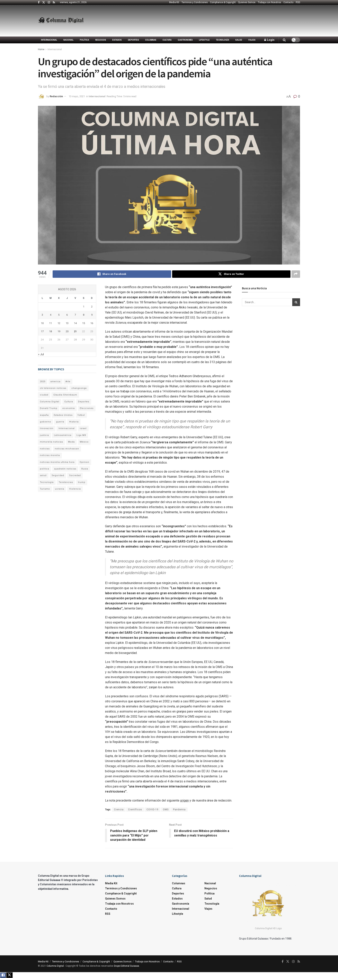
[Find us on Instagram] (49, 2)
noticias (45, 448)
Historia (74, 421)
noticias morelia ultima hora (57, 462)
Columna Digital (49, 401)
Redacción (56, 96)
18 (50, 331)
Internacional (49, 39)
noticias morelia (50, 455)
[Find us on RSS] (54, 2)
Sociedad (75, 475)
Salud (238, 39)
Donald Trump (48, 408)
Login (270, 39)
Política (84, 39)
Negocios (100, 39)
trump (81, 482)
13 (67, 323)
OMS (166, 809)
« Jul (41, 354)
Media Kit (174, 2)
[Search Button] (284, 40)
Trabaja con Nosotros (269, 2)
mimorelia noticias (51, 442)
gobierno (45, 421)
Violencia (75, 489)
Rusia (84, 469)
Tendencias (66, 482)
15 (83, 323)
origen (184, 800)
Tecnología (222, 39)
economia (68, 408)
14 (75, 323)
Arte (68, 381)
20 (67, 331)
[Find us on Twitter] (43, 2)
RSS (298, 2)
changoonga (79, 388)
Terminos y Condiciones (195, 2)
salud (43, 475)
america (55, 381)
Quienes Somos (246, 2)
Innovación (46, 428)
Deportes (133, 39)
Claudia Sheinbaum (65, 395)
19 (59, 331)
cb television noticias (53, 388)
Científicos (135, 809)
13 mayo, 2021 (77, 96)
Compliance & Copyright (223, 2)
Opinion (84, 462)
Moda (71, 442)
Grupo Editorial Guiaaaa (126, 966)
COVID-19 (152, 809)
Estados (117, 39)
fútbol (81, 415)
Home (41, 49)
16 (91, 323)
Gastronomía (185, 39)
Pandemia (179, 809)
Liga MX (81, 435)
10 (42, 323)
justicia (44, 435)
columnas (150, 39)
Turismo (45, 489)
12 (59, 323)
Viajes (251, 39)
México (84, 442)
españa (44, 415)
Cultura (167, 39)
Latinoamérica (62, 435)
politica (44, 469)
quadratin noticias (65, 469)
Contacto (288, 2)
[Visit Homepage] (61, 20)
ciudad (44, 395)
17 (42, 331)
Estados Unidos (63, 415)
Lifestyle (204, 39)
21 (75, 331)
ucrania (59, 489)
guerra (60, 421)
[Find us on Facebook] (39, 2)
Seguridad (58, 475)
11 (50, 323)
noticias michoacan (67, 448)
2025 (42, 381)
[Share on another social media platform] (295, 274)
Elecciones (86, 408)
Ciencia (119, 809)
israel (83, 428)
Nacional (68, 39)
